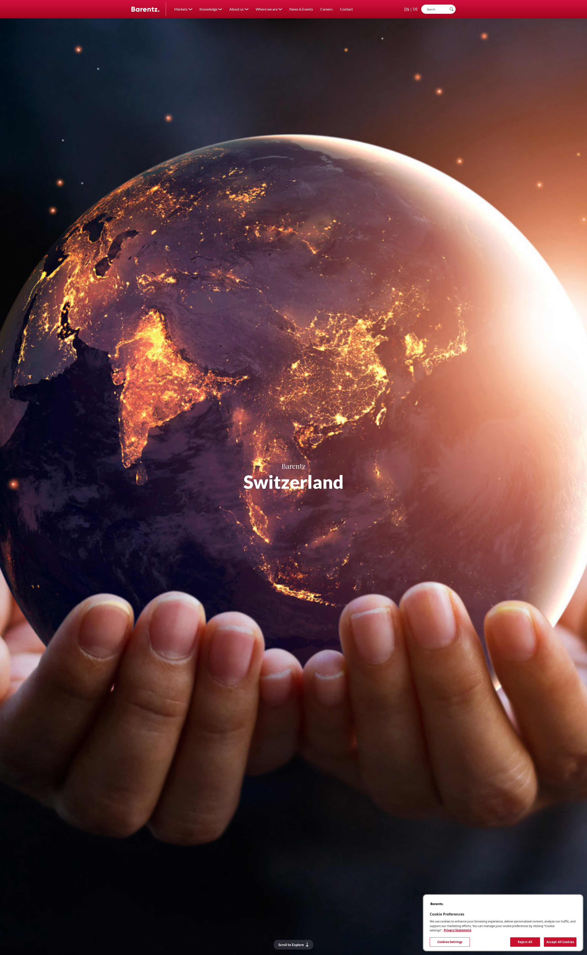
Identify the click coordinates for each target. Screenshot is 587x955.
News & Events (301, 9)
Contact (346, 9)
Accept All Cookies (560, 942)
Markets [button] (181, 9)
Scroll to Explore (291, 945)
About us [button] (236, 9)
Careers (326, 9)
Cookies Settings (449, 942)
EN (406, 9)
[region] (503, 922)
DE (415, 9)
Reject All (525, 942)
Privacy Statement (457, 930)
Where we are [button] (266, 9)
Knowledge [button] (208, 9)
